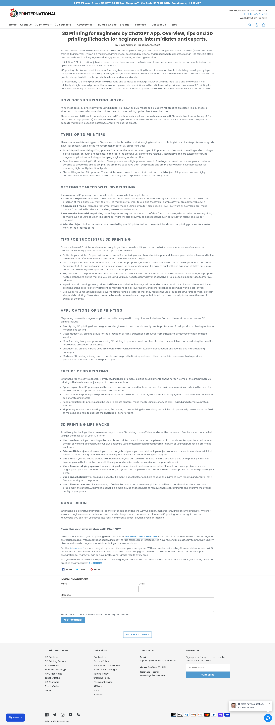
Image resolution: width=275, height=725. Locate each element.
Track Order (52, 686)
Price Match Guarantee (107, 665)
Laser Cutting (52, 678)
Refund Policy (101, 673)
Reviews (98, 694)
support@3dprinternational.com (158, 660)
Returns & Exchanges (105, 669)
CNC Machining (53, 673)
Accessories (52, 665)
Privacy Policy (101, 661)
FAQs (96, 690)
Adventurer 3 (76, 548)
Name (64, 583)
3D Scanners (52, 682)
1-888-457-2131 (157, 667)
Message (66, 595)
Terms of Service (103, 682)
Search (49, 690)
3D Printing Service (55, 661)
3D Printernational (61, 721)
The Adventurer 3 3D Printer (141, 536)
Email (142, 583)
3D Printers (51, 657)
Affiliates (98, 686)
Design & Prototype (56, 669)
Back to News (139, 634)
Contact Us (100, 657)
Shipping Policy (102, 678)
